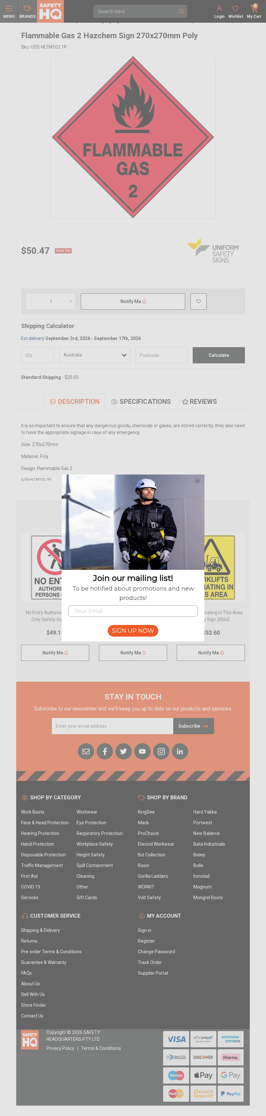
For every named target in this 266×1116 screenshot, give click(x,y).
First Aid (29, 876)
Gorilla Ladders (153, 876)
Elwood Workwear (156, 844)
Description (79, 401)
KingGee (146, 812)
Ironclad (201, 876)
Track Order (150, 962)
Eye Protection (91, 822)
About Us (30, 983)
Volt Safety (149, 897)
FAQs (26, 973)
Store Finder (33, 1005)
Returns (29, 941)
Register (146, 941)
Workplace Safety (95, 844)
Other (82, 886)
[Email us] (86, 751)
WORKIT (146, 886)
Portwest (202, 822)
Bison (143, 865)
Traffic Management (42, 865)
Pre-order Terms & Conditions (51, 951)
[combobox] (134, 11)
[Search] (181, 11)
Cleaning (85, 876)
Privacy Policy (60, 1048)
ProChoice (148, 833)
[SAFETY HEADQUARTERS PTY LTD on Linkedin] (180, 751)
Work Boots (32, 812)
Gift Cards (87, 897)
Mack (143, 822)
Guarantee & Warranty (43, 962)
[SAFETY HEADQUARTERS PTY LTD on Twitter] (123, 751)
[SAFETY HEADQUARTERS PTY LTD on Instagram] (161, 751)
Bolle (198, 865)
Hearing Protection (40, 833)
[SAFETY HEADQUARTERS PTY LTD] (50, 11)
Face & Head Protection (45, 822)
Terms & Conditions (101, 1048)
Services (30, 897)
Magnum (202, 886)
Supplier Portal (153, 973)
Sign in (144, 930)
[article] (55, 601)
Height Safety (91, 854)
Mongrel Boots (208, 897)
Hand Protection (37, 844)
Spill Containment (95, 865)
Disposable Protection (43, 854)
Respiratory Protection (100, 833)
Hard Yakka (205, 812)
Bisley (199, 854)
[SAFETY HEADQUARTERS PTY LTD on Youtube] (142, 751)
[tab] (74, 401)
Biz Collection (151, 854)
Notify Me (131, 301)
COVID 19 (30, 886)
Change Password (156, 951)
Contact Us (32, 1015)
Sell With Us (33, 994)
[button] (198, 301)
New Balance (206, 833)
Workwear (87, 812)
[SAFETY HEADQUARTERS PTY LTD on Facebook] (105, 751)
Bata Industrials (209, 844)
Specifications (145, 401)
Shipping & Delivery (40, 930)
